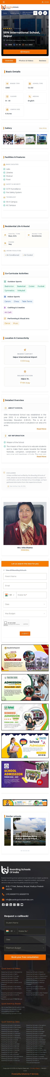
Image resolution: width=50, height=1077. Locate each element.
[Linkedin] (10, 904)
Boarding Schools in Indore (34, 1033)
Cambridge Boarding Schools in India (13, 1007)
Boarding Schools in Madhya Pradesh (35, 983)
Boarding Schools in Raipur (34, 1046)
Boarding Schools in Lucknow (35, 1044)
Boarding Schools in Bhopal (10, 1054)
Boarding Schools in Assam (34, 986)
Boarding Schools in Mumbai (10, 1050)
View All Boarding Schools (16, 570)
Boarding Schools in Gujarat (35, 995)
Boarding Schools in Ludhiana (10, 1033)
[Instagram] (14, 904)
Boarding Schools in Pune (34, 1027)
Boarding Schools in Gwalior (10, 1029)
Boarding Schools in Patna (34, 1029)
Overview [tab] (9, 61)
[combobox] (25, 604)
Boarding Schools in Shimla (10, 1048)
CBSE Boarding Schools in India (11, 1009)
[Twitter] (7, 904)
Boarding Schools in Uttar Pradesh (37, 993)
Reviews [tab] (42, 61)
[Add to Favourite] (35, 13)
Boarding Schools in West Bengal (11, 999)
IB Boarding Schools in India (10, 1011)
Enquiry (26, 52)
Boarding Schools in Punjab (10, 976)
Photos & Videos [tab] (26, 61)
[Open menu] (3, 2)
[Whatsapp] (18, 904)
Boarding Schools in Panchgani (11, 1027)
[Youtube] (21, 904)
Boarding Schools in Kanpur (10, 1031)
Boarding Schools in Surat (9, 1052)
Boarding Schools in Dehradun (11, 1025)
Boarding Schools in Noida (9, 1040)
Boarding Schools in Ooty (34, 1048)
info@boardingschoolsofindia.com (19, 900)
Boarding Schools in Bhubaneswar (12, 1056)
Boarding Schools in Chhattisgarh (11, 993)
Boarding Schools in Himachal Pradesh (35, 990)
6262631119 (24, 894)
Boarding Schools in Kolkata (35, 1056)
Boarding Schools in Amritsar (10, 1044)
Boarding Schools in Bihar (9, 978)
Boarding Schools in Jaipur (34, 1038)
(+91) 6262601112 (12, 894)
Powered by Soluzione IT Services (25, 1074)
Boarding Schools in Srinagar (35, 1031)
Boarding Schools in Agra (9, 1042)
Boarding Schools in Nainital (10, 1046)
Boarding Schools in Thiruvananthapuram (33, 1061)
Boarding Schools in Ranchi (10, 1058)
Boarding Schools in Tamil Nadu (11, 988)
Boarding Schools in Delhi (9, 974)
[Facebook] (3, 904)
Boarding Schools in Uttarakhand (36, 976)
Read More (41, 429)
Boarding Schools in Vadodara (10, 1035)
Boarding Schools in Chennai (10, 1060)
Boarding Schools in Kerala (9, 980)
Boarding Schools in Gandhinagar (37, 1058)
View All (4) (43, 128)
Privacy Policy (35, 1068)
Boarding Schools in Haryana (35, 980)
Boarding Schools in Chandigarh (36, 1052)
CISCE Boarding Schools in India (11, 1013)
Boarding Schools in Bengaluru (36, 1025)
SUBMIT (25, 634)
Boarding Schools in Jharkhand (36, 978)
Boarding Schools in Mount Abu (36, 1050)
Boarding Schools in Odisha (35, 972)
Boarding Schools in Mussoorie (35, 1054)
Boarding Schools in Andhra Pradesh (10, 996)
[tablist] (25, 60)
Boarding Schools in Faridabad (35, 1040)
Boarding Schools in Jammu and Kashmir (11, 983)
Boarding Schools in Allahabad (36, 1042)
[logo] (9, 7)
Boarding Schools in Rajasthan (36, 974)
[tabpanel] (25, 427)
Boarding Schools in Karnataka (11, 986)
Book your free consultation (25, 957)
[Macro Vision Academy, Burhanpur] (25, 803)
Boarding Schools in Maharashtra (11, 972)
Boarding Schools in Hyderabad (36, 1035)
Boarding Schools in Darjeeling (11, 1038)
